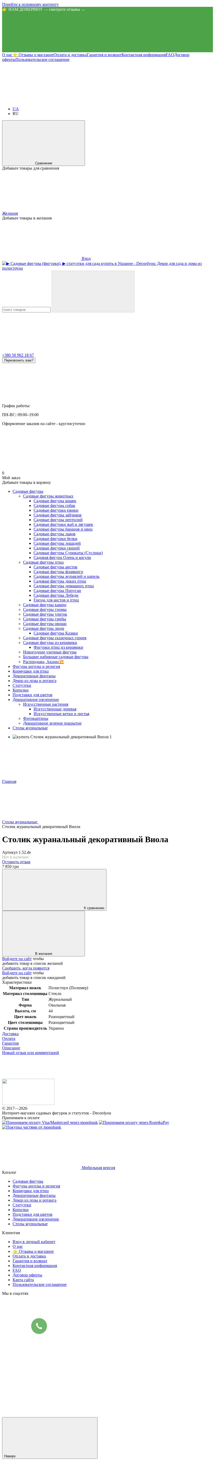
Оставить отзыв (16, 862)
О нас (7, 55)
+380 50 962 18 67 (18, 355)
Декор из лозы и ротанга (34, 680)
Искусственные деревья (55, 709)
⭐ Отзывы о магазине (32, 55)
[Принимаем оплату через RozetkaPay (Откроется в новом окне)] (134, 1122)
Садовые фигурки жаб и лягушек (63, 524)
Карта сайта (23, 1279)
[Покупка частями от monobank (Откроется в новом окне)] (31, 1127)
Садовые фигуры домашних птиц (64, 586)
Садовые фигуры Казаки (56, 633)
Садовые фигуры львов (55, 534)
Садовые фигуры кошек (55, 501)
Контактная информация (143, 55)
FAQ (170, 55)
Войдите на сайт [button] (17, 958)
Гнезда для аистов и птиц (56, 600)
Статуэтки (22, 685)
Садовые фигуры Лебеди (56, 595)
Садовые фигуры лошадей (57, 543)
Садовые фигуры (28, 491)
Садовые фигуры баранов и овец (63, 529)
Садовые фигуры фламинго (58, 571)
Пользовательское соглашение (42, 59)
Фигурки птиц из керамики (58, 647)
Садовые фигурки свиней (57, 548)
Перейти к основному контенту (30, 4)
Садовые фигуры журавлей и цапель (66, 576)
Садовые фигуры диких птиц (60, 581)
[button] (107, 32)
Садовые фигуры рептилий (58, 519)
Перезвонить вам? (18, 360)
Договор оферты (27, 1275)
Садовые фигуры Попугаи (57, 590)
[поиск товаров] (93, 291)
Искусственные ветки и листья (61, 713)
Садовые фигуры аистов (55, 567)
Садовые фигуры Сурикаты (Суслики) (68, 553)
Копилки (21, 690)
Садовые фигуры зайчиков (58, 515)
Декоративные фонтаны (34, 676)
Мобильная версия (98, 1167)
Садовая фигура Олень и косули (62, 557)
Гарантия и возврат (104, 55)
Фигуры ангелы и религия (36, 666)
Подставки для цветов (32, 695)
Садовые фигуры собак (54, 505)
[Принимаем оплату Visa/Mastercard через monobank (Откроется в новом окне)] (50, 1122)
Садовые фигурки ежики (56, 510)
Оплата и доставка (70, 55)
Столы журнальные (30, 728)
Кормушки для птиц (31, 671)
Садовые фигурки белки (55, 538)
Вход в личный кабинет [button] (34, 1241)
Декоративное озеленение (36, 699)
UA (16, 109)
